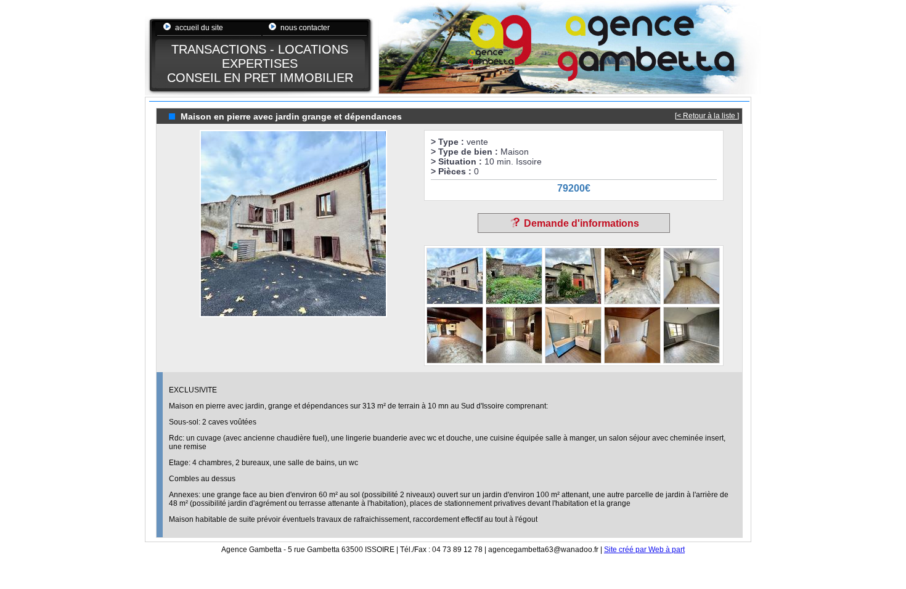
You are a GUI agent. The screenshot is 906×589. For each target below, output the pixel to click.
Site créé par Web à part (644, 549)
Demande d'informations (580, 223)
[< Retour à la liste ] (707, 116)
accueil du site (199, 27)
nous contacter (305, 27)
